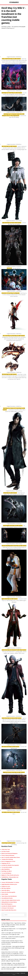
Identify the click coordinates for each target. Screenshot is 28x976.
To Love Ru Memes (6, 873)
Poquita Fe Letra (5, 886)
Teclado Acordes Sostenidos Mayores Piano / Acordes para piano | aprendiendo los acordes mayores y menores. (12, 942)
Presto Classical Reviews (7, 855)
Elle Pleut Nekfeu (5, 888)
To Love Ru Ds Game (6, 867)
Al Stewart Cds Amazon (7, 908)
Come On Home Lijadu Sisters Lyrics (10, 900)
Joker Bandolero (5, 869)
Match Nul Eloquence (6, 904)
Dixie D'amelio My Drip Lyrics (8, 910)
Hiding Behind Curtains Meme (9, 902)
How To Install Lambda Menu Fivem (10, 857)
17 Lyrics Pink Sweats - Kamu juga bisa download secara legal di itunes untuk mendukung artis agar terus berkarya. (12, 948)
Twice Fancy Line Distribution (9, 896)
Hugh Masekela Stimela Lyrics (9, 884)
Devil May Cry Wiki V (6, 871)
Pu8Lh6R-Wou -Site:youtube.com (9, 877)
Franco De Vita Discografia (8, 892)
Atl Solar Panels (5, 851)
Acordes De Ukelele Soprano (8, 906)
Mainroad (23, 973)
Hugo (18, 973)
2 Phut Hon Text (5, 849)
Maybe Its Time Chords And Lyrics (10, 875)
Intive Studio (4, 894)
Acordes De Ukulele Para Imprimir (10, 865)
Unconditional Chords (6, 898)
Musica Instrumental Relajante (9, 853)
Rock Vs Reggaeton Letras (8, 861)
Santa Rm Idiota (5, 890)
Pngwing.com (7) (5, 863)
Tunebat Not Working (7, 859)
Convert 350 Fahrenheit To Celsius (10, 882)
